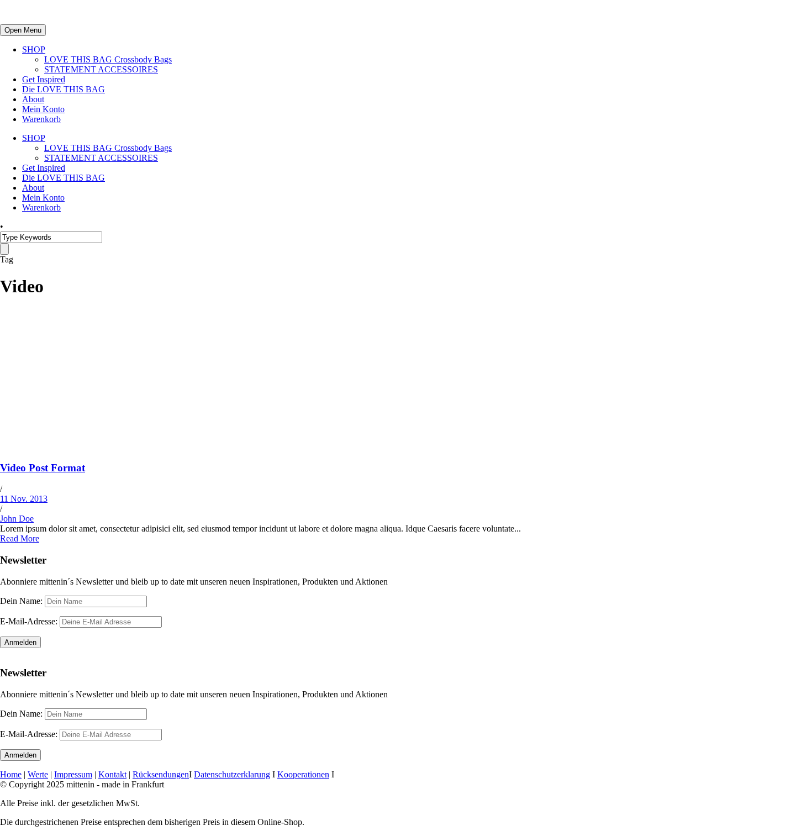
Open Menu (22, 30)
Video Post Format (42, 468)
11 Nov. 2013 (24, 498)
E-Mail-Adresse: (30, 621)
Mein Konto (43, 109)
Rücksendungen (161, 774)
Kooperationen (303, 774)
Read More (19, 538)
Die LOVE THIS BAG (63, 89)
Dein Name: (21, 601)
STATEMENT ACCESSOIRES (101, 69)
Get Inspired (43, 79)
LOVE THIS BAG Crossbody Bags (108, 59)
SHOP (33, 49)
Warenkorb (41, 119)
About (33, 99)
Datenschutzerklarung (232, 774)
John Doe (17, 518)
